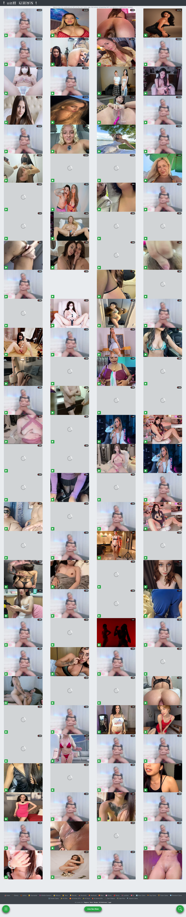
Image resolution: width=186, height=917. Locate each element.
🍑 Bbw (101, 895)
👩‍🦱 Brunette (82, 895)
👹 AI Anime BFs (97, 898)
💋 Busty (116, 895)
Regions (86, 902)
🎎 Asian (7, 895)
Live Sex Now (93, 909)
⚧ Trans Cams (163, 895)
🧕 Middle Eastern (45, 895)
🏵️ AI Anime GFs (75, 898)
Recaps (96, 902)
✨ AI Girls (64, 898)
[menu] (6, 909)
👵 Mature (56, 895)
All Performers (103, 902)
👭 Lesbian (125, 895)
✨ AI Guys (86, 898)
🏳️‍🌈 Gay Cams (151, 895)
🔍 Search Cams (132, 898)
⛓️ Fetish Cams (53, 898)
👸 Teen (65, 895)
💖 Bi (132, 895)
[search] (180, 909)
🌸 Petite (108, 895)
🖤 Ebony (15, 895)
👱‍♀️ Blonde (73, 895)
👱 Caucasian (32, 895)
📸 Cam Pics (121, 898)
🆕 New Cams (140, 895)
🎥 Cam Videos (110, 898)
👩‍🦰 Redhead (92, 895)
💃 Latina (23, 895)
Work (91, 902)
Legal (109, 902)
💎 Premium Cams (176, 895)
